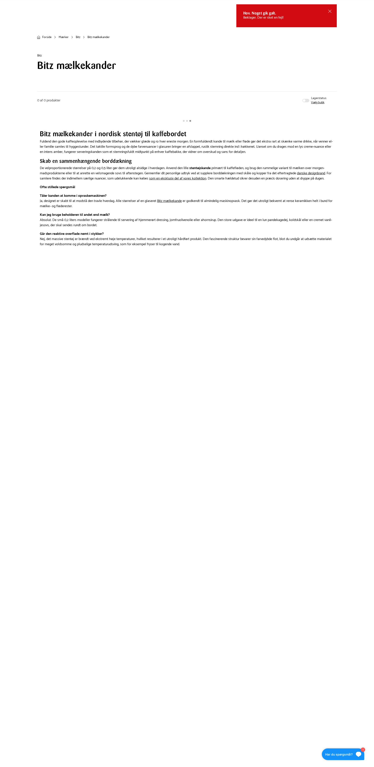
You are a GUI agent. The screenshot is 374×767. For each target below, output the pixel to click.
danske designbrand (311, 173)
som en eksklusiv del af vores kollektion (177, 178)
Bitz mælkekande (169, 201)
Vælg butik (317, 102)
